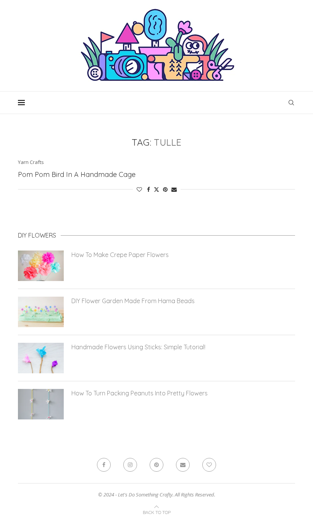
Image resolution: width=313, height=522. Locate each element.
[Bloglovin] (209, 465)
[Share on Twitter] (156, 189)
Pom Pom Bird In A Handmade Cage (77, 174)
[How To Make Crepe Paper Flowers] (41, 266)
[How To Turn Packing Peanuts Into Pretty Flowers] (41, 404)
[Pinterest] (156, 465)
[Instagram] (130, 465)
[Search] (291, 103)
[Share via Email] (174, 189)
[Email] (183, 465)
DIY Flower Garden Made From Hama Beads (133, 301)
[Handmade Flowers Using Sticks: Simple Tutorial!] (41, 358)
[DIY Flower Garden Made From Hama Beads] (41, 312)
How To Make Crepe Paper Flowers (120, 255)
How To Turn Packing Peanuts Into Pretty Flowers (139, 393)
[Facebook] (104, 465)
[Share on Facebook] (148, 189)
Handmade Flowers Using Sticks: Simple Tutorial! (138, 347)
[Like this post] (139, 189)
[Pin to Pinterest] (165, 189)
